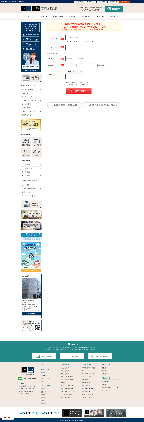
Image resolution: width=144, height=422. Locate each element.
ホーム (30, 16)
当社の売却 (26, 108)
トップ (43, 364)
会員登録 (116, 9)
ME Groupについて (108, 381)
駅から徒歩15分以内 (67, 388)
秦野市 (43, 395)
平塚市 (43, 398)
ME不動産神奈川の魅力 (89, 368)
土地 (42, 381)
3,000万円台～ (27, 172)
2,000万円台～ (27, 168)
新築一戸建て (45, 372)
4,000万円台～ (27, 175)
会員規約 (104, 374)
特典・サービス (27, 93)
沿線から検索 (65, 368)
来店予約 (75, 356)
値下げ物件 (26, 185)
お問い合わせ (114, 16)
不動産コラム (100, 16)
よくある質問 (26, 104)
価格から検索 (65, 371)
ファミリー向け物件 (29, 188)
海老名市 (43, 392)
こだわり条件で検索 (67, 377)
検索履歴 (114, 1)
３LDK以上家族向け (67, 385)
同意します (74, 84)
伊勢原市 (43, 401)
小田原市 (43, 403)
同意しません (85, 84)
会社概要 (31, 314)
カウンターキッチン (67, 394)
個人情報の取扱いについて (110, 387)
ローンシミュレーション (30, 97)
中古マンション (45, 378)
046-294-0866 (101, 356)
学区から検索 (65, 374)
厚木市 (43, 389)
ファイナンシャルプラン (30, 100)
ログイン (104, 371)
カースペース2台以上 (29, 196)
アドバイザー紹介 (28, 89)
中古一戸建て (45, 375)
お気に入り (91, 1)
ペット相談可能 (65, 397)
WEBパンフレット (28, 111)
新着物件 (63, 382)
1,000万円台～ (27, 164)
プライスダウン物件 (67, 379)
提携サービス (86, 382)
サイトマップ (106, 390)
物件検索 (44, 16)
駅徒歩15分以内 (27, 192)
